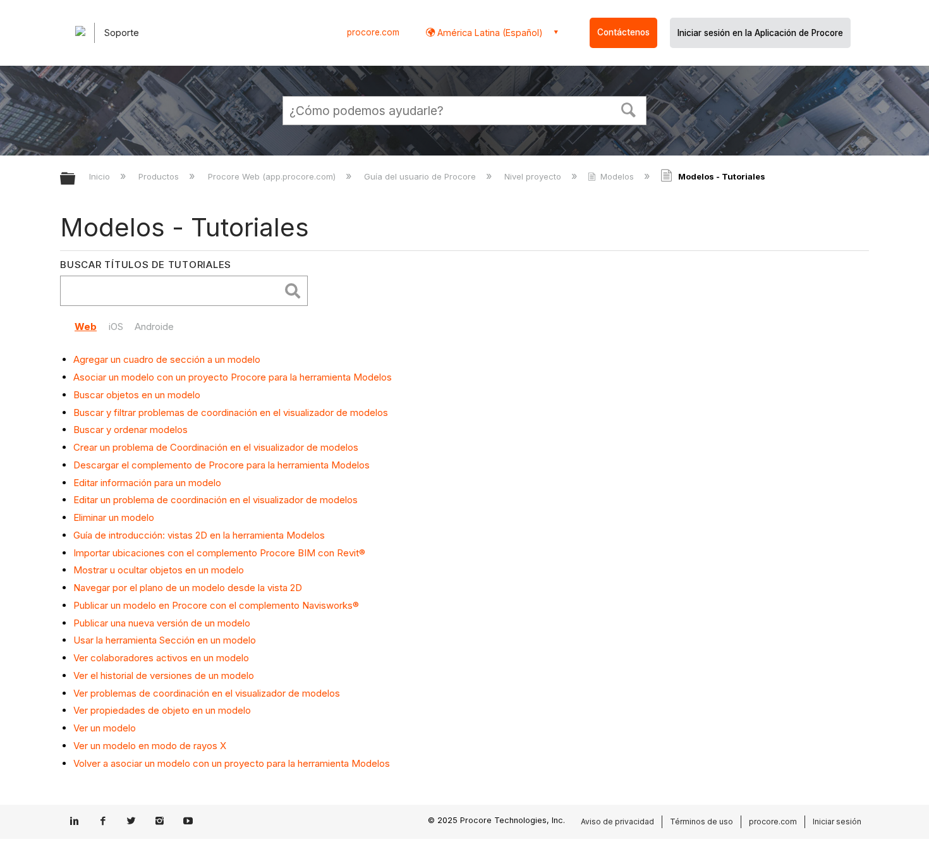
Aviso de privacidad (617, 821)
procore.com (373, 32)
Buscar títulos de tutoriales (145, 265)
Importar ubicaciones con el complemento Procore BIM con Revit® (219, 553)
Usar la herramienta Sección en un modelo (164, 640)
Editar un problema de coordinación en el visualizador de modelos (215, 500)
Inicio (100, 176)
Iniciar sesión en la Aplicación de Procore (760, 33)
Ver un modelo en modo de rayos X (149, 746)
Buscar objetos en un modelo (136, 395)
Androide (154, 327)
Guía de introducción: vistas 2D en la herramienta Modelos (199, 535)
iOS (116, 327)
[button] (629, 108)
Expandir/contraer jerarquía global (75, 179)
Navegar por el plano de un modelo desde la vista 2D (187, 588)
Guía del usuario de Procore (421, 176)
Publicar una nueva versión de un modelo (161, 623)
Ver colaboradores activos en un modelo (161, 658)
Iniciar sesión (837, 821)
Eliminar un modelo (113, 517)
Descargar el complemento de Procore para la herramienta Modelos (221, 465)
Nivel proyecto (534, 176)
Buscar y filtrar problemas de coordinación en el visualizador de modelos (230, 412)
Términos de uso (701, 821)
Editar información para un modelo (147, 483)
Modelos (617, 176)
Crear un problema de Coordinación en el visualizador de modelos (215, 447)
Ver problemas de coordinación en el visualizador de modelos (206, 693)
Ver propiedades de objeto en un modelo (162, 710)
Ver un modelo (104, 728)
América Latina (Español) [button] (489, 32)
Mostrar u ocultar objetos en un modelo (158, 570)
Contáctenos (623, 32)
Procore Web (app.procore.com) (272, 176)
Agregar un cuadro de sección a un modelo (166, 359)
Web (86, 327)
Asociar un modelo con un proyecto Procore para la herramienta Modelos (232, 377)
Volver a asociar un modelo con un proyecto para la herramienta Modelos (231, 763)
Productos (159, 176)
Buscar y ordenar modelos (130, 430)
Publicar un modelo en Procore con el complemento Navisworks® (216, 605)
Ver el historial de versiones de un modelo (163, 675)
